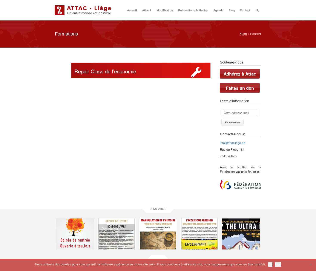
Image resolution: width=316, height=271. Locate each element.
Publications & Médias (193, 10)
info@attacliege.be (232, 143)
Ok (270, 264)
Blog (232, 10)
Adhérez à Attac (240, 74)
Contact (245, 10)
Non (278, 264)
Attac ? (146, 10)
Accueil (132, 10)
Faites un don (240, 88)
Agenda (218, 10)
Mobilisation (164, 10)
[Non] (310, 265)
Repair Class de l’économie (105, 71)
